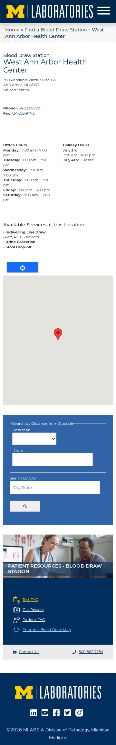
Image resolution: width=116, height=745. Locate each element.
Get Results (33, 609)
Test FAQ (30, 599)
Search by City (23, 478)
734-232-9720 (28, 108)
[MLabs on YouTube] (46, 712)
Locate (22, 267)
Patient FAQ (34, 619)
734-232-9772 (22, 113)
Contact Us (29, 651)
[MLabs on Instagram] (80, 712)
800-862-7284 (91, 651)
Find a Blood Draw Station (55, 30)
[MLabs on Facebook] (57, 712)
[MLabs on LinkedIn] (35, 712)
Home (12, 30)
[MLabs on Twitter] (68, 712)
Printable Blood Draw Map (47, 629)
